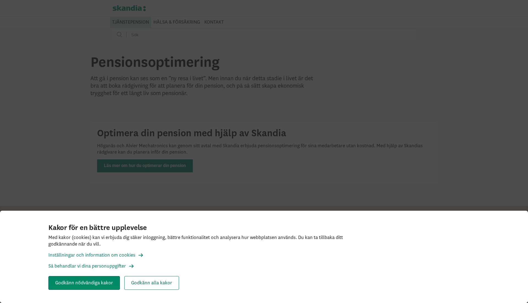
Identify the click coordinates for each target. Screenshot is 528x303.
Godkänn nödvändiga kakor (84, 282)
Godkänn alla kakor (151, 282)
